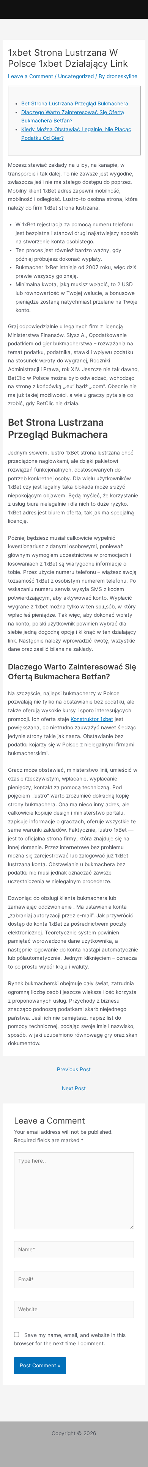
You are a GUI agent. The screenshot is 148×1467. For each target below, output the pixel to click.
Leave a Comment (30, 76)
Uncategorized (76, 76)
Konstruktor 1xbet (92, 719)
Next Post (74, 1088)
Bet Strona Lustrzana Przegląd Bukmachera (74, 103)
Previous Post (74, 1069)
